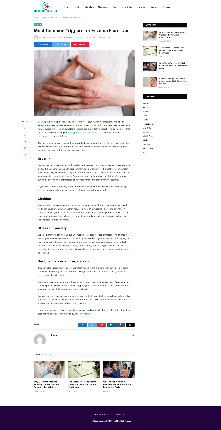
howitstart (86, 313)
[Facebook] (24, 128)
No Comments (92, 37)
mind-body (147, 140)
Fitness (166, 7)
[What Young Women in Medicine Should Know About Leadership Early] (119, 369)
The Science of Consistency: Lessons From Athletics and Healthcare (82, 385)
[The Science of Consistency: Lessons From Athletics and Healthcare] (84, 369)
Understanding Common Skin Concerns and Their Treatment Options (172, 81)
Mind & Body (127, 7)
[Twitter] (24, 134)
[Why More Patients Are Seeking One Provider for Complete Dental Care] (49, 369)
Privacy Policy (102, 415)
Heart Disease (149, 124)
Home (67, 7)
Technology (148, 148)
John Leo (44, 37)
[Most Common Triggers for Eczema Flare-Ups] (84, 83)
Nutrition (142, 7)
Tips (144, 153)
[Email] (24, 154)
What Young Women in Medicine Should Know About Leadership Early (117, 385)
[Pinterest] (24, 147)
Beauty (146, 103)
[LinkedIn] (24, 141)
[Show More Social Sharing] (92, 44)
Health (77, 7)
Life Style (89, 7)
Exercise (155, 7)
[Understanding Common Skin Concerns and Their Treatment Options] (150, 82)
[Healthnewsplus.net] (45, 7)
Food (115, 7)
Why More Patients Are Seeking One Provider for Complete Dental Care (46, 385)
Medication (103, 7)
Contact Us (120, 415)
